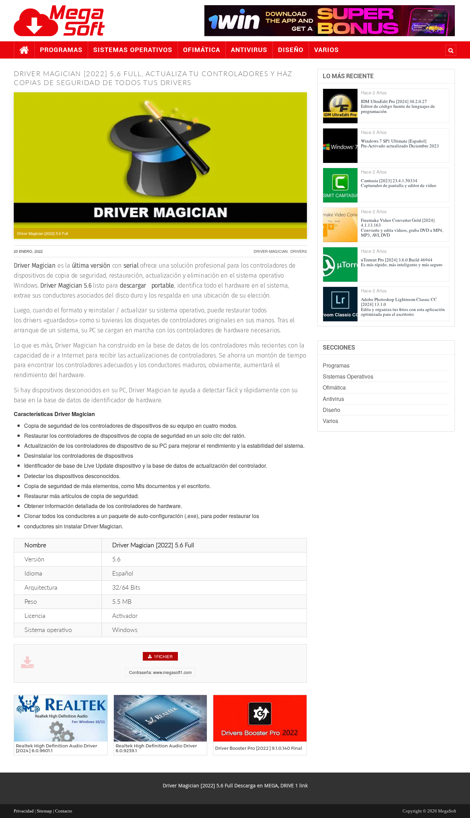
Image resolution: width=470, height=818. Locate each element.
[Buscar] (451, 50)
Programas (61, 50)
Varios (326, 50)
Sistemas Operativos (132, 50)
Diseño (290, 50)
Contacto (63, 811)
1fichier (163, 656)
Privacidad (24, 811)
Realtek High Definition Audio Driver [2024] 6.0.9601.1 (56, 748)
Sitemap (44, 811)
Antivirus (249, 50)
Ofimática (201, 50)
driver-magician (271, 251)
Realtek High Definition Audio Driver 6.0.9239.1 (156, 748)
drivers (298, 251)
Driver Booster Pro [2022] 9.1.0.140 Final (258, 748)
